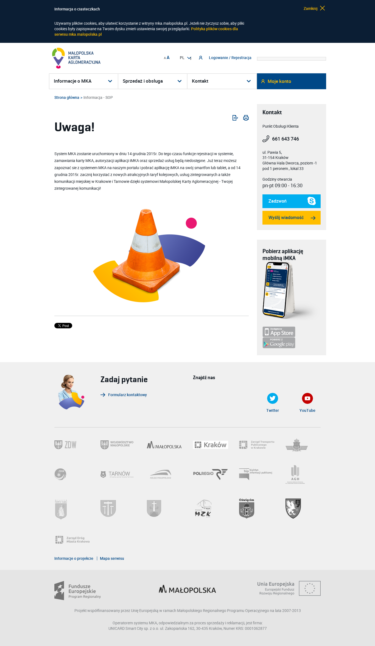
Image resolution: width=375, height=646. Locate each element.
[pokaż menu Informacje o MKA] (110, 80)
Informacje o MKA (72, 81)
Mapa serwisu (112, 558)
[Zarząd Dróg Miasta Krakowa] (74, 539)
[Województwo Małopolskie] (118, 444)
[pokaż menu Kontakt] (249, 80)
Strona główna (66, 97)
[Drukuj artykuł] (244, 117)
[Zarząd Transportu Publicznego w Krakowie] (256, 445)
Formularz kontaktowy (127, 395)
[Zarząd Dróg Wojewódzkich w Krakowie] (71, 444)
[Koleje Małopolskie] (164, 474)
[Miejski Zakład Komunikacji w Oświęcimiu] (210, 509)
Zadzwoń (274, 203)
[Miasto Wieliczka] (118, 508)
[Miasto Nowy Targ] (71, 508)
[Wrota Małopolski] (164, 444)
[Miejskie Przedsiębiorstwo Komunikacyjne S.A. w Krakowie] (303, 444)
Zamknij (311, 8)
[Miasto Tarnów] (118, 474)
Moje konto (279, 81)
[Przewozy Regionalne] (210, 474)
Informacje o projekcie (73, 558)
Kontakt (200, 81)
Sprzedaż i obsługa (143, 81)
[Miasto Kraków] (210, 445)
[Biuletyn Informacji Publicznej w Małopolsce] (256, 474)
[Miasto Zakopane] (164, 508)
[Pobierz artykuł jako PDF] (233, 117)
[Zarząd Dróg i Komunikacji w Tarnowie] (71, 474)
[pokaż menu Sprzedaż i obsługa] (179, 80)
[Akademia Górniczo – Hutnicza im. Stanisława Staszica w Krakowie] (303, 474)
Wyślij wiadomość (286, 217)
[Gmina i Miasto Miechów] (303, 509)
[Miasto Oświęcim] (256, 509)
